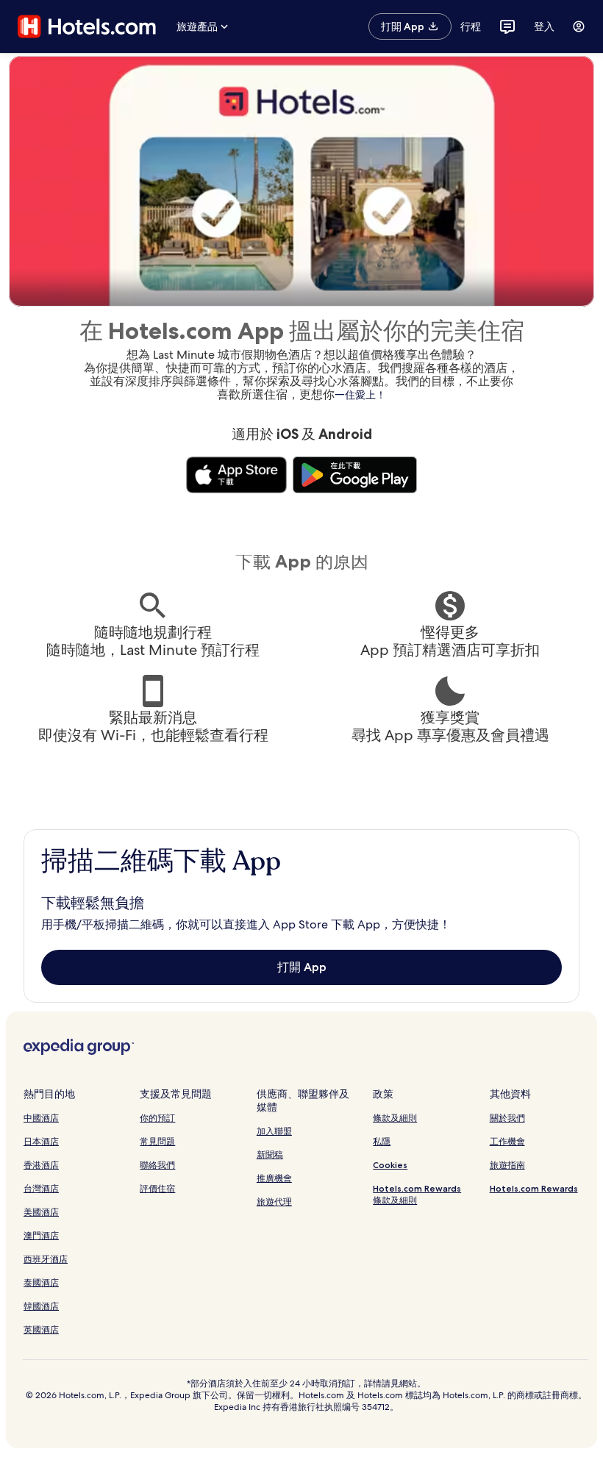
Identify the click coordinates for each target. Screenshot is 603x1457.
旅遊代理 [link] (274, 1201)
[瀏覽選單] (578, 26)
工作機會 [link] (507, 1141)
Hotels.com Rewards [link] (534, 1188)
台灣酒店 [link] (41, 1188)
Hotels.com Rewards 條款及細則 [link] (417, 1194)
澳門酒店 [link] (41, 1235)
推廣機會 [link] (274, 1178)
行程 (470, 26)
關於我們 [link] (507, 1117)
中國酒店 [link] (41, 1117)
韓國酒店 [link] (41, 1305)
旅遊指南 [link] (507, 1164)
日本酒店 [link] (41, 1141)
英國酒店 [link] (41, 1329)
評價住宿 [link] (157, 1188)
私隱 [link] (381, 1141)
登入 (544, 26)
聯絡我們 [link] (157, 1164)
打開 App (302, 967)
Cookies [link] (390, 1164)
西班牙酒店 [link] (46, 1258)
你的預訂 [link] (157, 1117)
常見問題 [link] (157, 1141)
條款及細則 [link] (395, 1117)
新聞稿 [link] (270, 1154)
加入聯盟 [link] (274, 1130)
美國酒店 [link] (41, 1211)
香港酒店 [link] (41, 1164)
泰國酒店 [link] (41, 1282)
